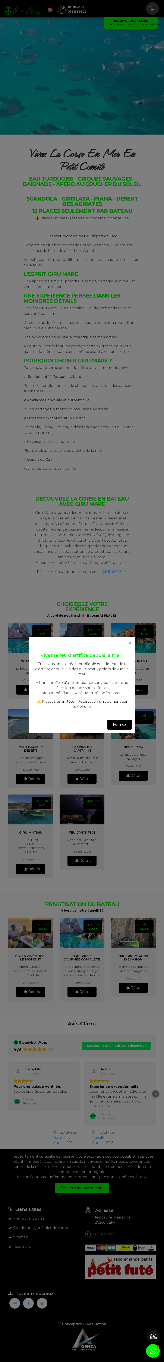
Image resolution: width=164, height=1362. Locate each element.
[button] (153, 1351)
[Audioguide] (153, 1336)
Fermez (119, 725)
